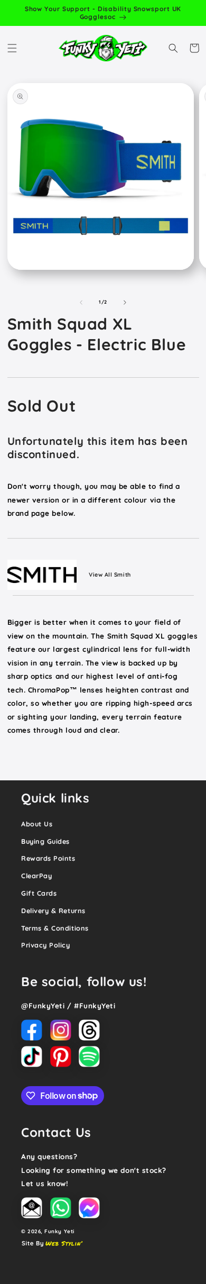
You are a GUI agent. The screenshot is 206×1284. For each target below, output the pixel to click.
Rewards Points (48, 858)
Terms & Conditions (55, 928)
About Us (36, 823)
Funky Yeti (59, 1231)
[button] (12, 48)
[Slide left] (80, 302)
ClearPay (36, 875)
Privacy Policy (45, 945)
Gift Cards (39, 893)
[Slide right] (125, 302)
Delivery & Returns (53, 910)
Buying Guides (45, 841)
